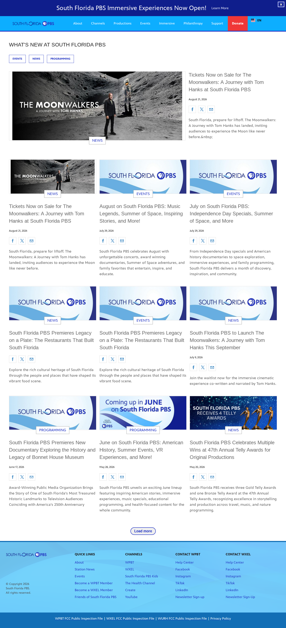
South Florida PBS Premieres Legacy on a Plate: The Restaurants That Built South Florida (51, 340)
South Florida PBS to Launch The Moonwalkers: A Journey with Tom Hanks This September (227, 340)
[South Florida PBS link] (33, 23)
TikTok (179, 583)
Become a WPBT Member (94, 583)
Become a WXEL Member (94, 590)
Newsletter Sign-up (189, 597)
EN (259, 20)
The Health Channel (140, 583)
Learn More (220, 8)
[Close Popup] (281, 4)
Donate (237, 23)
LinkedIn (181, 590)
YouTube (131, 597)
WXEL (129, 569)
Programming (52, 430)
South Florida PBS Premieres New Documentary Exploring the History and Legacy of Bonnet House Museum (52, 450)
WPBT (129, 562)
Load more (143, 530)
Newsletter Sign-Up (240, 597)
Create (130, 590)
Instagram (183, 576)
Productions (122, 23)
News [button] (36, 58)
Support (217, 23)
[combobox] (256, 20)
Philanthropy (193, 23)
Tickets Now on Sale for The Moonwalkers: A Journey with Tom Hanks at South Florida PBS (226, 82)
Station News (85, 569)
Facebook (182, 569)
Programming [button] (60, 58)
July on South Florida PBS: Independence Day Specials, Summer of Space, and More (231, 213)
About (77, 23)
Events (145, 23)
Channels (98, 23)
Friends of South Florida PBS (95, 597)
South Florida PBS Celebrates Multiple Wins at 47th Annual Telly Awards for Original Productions (232, 450)
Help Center (184, 562)
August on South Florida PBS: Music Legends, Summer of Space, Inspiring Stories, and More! (141, 213)
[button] (192, 109)
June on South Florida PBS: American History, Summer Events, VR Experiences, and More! (141, 450)
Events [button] (17, 58)
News (97, 140)
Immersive (167, 23)
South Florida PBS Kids (141, 576)
